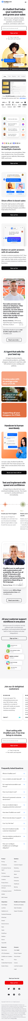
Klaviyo (3, 939)
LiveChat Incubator (18, 966)
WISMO (3, 894)
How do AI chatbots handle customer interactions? (11, 830)
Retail (15, 874)
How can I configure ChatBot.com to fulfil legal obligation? (10, 846)
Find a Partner (17, 956)
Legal (15, 969)
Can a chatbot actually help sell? (12, 779)
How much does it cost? (10, 792)
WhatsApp (3, 917)
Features (3, 873)
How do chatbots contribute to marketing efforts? (12, 837)
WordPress (3, 933)
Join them (22, 98)
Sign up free (14, 33)
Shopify (3, 920)
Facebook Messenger (6, 914)
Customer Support (18, 864)
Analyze (23, 76)
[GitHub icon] (19, 995)
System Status (4, 966)
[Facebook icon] (19, 989)
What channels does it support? (12, 818)
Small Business (17, 890)
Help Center (4, 950)
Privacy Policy (14, 1018)
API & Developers (5, 953)
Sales (15, 861)
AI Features (4, 864)
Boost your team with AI (14, 472)
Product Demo (4, 882)
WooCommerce (5, 923)
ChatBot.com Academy (6, 956)
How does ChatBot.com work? (11, 812)
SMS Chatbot (4, 897)
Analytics (3, 879)
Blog (2, 959)
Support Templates (18, 911)
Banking (16, 887)
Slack (2, 926)
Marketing (16, 868)
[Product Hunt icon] (14, 995)
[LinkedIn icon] (14, 989)
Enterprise (16, 880)
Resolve (14, 76)
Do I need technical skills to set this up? (12, 785)
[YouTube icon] (9, 995)
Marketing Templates (19, 904)
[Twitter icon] (9, 989)
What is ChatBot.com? (9, 773)
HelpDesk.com (4, 911)
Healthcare (16, 883)
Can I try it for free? (8, 823)
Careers (16, 962)
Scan (5, 76)
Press (15, 959)
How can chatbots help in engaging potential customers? (12, 806)
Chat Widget (4, 904)
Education (16, 877)
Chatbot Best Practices (6, 962)
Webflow (3, 936)
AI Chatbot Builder (5, 876)
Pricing (3, 861)
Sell (18, 76)
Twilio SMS (3, 942)
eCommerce (17, 871)
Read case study (13, 340)
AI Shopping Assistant (6, 891)
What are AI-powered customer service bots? (12, 798)
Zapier (2, 930)
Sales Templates (18, 907)
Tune (9, 76)
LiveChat (3, 907)
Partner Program (18, 953)
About (16, 950)
